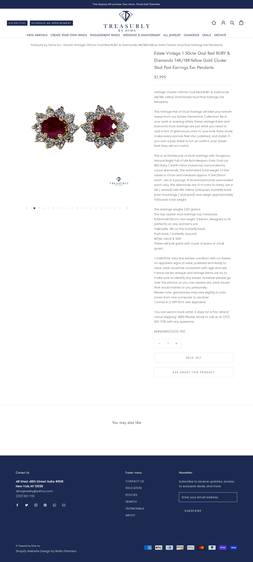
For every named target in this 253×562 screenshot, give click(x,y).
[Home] (213, 22)
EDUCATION (134, 488)
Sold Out (194, 358)
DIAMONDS (191, 35)
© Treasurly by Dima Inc (28, 546)
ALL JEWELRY (172, 35)
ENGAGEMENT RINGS (105, 35)
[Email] (63, 505)
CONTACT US (135, 481)
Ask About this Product (194, 372)
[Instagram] (35, 505)
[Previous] (26, 208)
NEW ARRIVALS (37, 35)
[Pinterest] (45, 505)
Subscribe (193, 511)
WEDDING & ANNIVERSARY (141, 35)
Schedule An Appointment (51, 23)
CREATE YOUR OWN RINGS (69, 35)
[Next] (127, 208)
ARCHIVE (220, 35)
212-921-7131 (17, 23)
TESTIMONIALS (135, 508)
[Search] (232, 23)
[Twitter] (26, 505)
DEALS (206, 35)
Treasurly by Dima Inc (45, 45)
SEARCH (131, 501)
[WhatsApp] (54, 505)
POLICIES (131, 495)
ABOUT (130, 515)
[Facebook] (17, 505)
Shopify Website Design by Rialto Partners (46, 551)
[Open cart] (241, 22)
